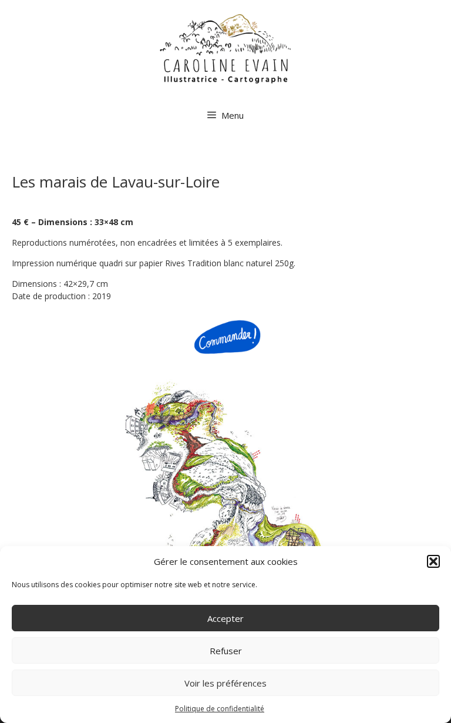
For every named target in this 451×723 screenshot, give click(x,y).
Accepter (225, 618)
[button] (433, 561)
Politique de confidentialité (219, 709)
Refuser (226, 651)
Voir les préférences (225, 683)
